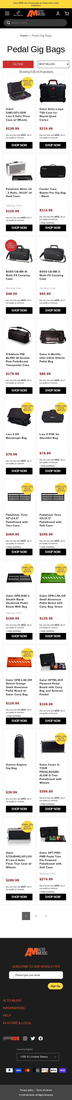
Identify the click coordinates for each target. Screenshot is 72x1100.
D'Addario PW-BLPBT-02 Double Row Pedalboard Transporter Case (18, 360)
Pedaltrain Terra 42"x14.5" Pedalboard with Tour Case (17, 520)
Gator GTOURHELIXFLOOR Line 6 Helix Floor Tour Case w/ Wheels (19, 860)
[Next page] (46, 916)
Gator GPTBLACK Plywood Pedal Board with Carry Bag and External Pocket (51, 687)
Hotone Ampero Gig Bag (16, 766)
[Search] (8, 23)
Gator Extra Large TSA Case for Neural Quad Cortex (52, 114)
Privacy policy (26, 1090)
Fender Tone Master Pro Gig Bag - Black (53, 193)
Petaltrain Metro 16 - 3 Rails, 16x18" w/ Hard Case (19, 193)
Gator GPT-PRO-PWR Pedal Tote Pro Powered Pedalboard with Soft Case (51, 860)
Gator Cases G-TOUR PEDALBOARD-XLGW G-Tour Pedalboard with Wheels (51, 773)
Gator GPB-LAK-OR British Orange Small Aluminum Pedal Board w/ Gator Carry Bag (19, 687)
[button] (7, 13)
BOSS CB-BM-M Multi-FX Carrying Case (18, 275)
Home (24, 35)
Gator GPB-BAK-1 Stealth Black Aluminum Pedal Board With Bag (18, 601)
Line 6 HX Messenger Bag (16, 436)
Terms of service (44, 1090)
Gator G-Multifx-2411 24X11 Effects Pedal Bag (52, 358)
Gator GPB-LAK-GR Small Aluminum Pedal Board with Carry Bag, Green (53, 601)
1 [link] (26, 916)
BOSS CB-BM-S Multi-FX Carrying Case (51, 275)
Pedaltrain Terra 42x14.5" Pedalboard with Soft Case (51, 520)
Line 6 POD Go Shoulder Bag (49, 436)
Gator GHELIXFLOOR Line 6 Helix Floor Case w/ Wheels (18, 114)
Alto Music (30, 1095)
